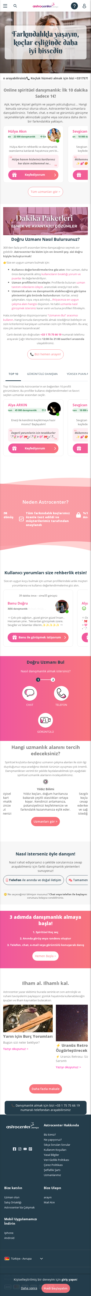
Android (9, 1238)
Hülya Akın (17, 131)
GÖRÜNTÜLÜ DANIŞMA (42, 374)
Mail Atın (49, 1202)
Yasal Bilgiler (51, 1155)
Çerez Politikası (53, 1165)
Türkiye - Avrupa (21, 1258)
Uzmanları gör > (45, 821)
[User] (85, 6)
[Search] (15, 6)
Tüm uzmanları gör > (45, 192)
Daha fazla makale (45, 1089)
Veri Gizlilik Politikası (56, 1160)
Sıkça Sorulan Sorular (57, 1145)
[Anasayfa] (45, 6)
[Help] (74, 6)
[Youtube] (25, 1149)
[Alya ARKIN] (54, 409)
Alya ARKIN (17, 405)
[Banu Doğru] (62, 606)
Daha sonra (29, 1288)
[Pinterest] (30, 1149)
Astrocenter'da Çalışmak (19, 1207)
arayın (48, 1197)
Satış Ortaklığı (12, 1202)
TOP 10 (13, 374)
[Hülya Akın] (54, 135)
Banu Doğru (18, 603)
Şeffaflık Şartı (52, 1170)
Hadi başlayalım (56, 1288)
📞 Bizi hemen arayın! (45, 354)
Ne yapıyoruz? (53, 1139)
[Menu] (5, 6)
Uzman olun (11, 1197)
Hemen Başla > (45, 956)
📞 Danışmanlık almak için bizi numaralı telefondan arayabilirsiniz (45, 1107)
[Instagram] (19, 1149)
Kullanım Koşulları (55, 1150)
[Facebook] (14, 1149)
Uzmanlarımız (52, 1175)
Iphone (8, 1233)
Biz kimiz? (50, 1134)
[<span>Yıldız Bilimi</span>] (45, 795)
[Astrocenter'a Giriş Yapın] (22, 1127)
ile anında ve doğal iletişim (35, 880)
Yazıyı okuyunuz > (15, 1049)
